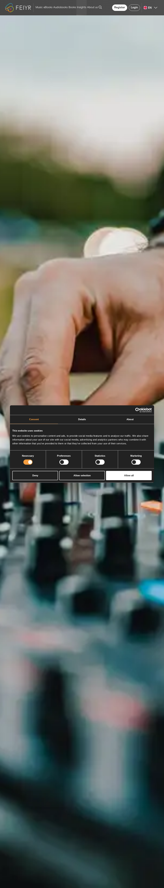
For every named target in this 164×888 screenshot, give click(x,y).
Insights (81, 7)
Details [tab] (82, 419)
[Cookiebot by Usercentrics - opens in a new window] (138, 410)
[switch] (64, 462)
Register (119, 7)
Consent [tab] (34, 419)
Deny (35, 475)
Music (39, 7)
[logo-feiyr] (19, 7)
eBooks (48, 7)
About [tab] (130, 419)
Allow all (129, 475)
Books (72, 7)
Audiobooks (60, 7)
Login (134, 7)
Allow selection (82, 475)
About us (92, 7)
